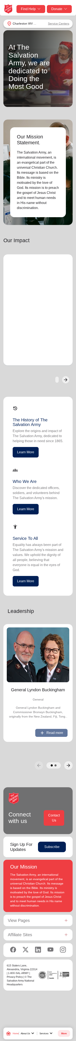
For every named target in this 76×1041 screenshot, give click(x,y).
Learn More (25, 452)
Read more (51, 733)
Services (46, 1033)
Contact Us (54, 818)
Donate (56, 9)
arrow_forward (68, 765)
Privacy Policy (15, 976)
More (64, 1033)
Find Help (28, 9)
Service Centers (58, 23)
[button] (52, 765)
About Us (28, 1033)
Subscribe (52, 847)
